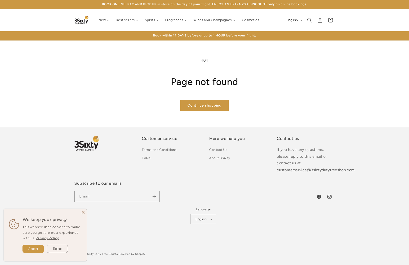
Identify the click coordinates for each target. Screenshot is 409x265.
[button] (309, 20)
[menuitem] (104, 20)
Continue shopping (204, 105)
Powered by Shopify (132, 254)
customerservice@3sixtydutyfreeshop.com (316, 170)
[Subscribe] (154, 196)
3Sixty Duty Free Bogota (102, 254)
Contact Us (218, 150)
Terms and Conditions (159, 150)
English (201, 219)
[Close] (83, 212)
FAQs (146, 158)
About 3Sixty (219, 158)
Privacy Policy (47, 238)
